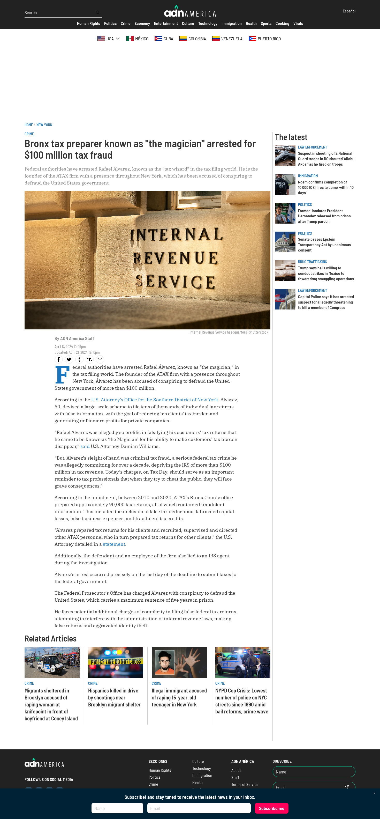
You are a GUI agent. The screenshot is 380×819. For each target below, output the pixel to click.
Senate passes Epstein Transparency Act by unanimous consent (324, 244)
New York (44, 125)
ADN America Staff (77, 338)
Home (29, 125)
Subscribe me (271, 808)
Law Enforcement (312, 147)
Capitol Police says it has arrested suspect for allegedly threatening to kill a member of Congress (326, 302)
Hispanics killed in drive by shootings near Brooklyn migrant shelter (114, 697)
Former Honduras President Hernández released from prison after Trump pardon (324, 216)
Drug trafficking (312, 262)
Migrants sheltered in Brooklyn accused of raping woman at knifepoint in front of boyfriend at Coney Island (51, 704)
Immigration (308, 176)
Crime (29, 134)
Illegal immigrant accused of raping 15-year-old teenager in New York (179, 697)
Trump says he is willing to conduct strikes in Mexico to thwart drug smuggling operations (326, 273)
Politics (305, 204)
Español (349, 10)
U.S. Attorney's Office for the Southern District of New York (154, 400)
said (85, 446)
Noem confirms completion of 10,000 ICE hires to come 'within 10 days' (326, 187)
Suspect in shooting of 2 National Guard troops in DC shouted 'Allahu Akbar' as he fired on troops (326, 158)
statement (114, 544)
